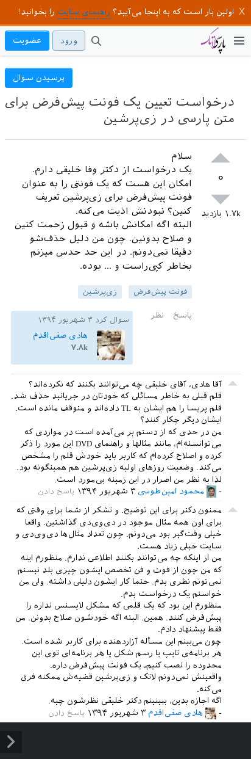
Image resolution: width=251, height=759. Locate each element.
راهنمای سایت (83, 11)
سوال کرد (112, 320)
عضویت (27, 40)
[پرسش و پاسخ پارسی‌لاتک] (213, 46)
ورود (68, 40)
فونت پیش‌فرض (160, 292)
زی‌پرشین (100, 292)
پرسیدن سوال (39, 77)
